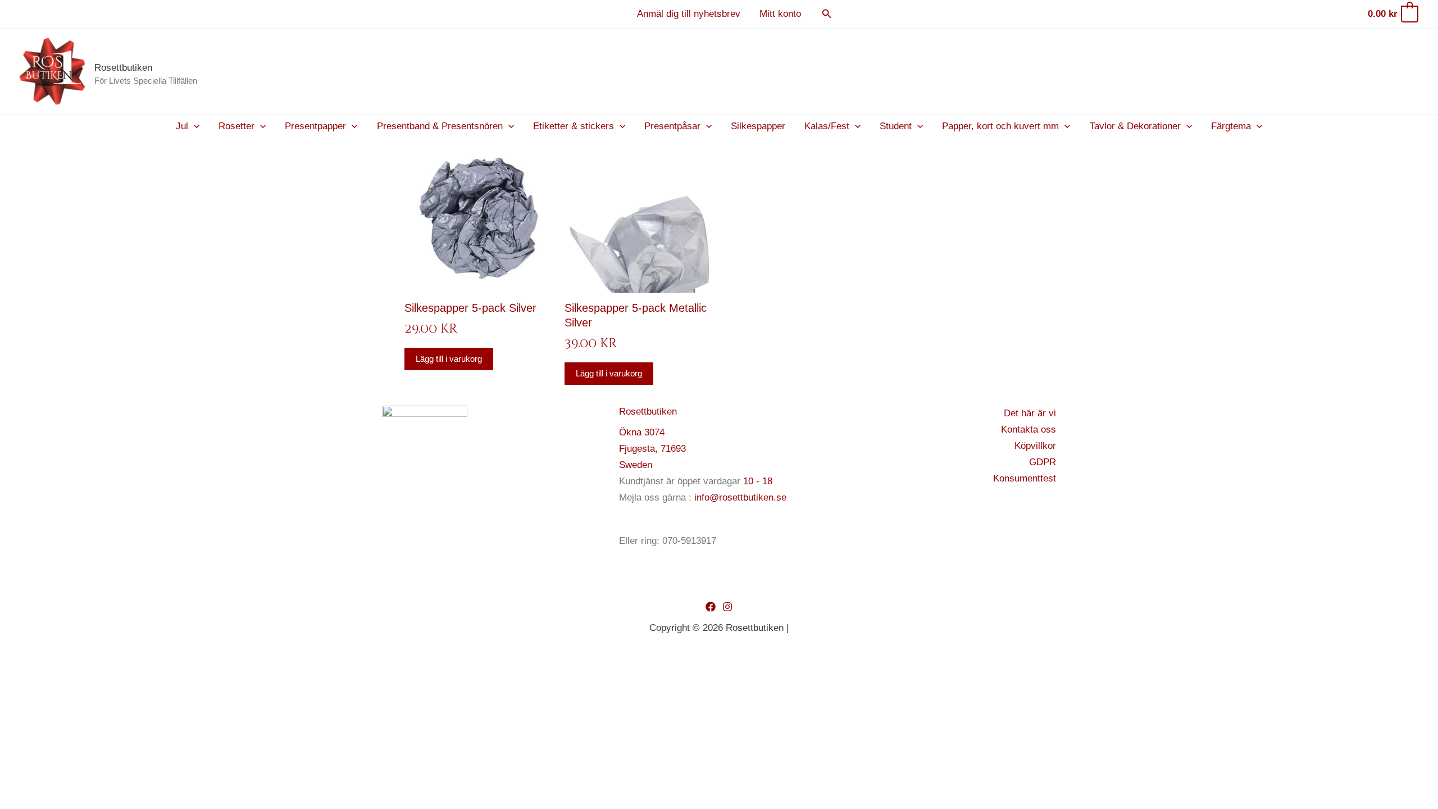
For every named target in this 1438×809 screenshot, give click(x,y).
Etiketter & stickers (573, 126)
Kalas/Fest (826, 126)
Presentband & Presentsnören (440, 126)
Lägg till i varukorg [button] (449, 358)
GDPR (1042, 462)
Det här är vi (1030, 413)
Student (896, 126)
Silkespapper (758, 126)
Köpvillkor (1035, 445)
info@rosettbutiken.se (740, 497)
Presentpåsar (672, 126)
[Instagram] (727, 607)
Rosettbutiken (123, 67)
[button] (827, 14)
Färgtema (1231, 126)
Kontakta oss (1028, 429)
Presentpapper (315, 126)
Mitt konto (780, 13)
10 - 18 (757, 481)
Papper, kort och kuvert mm (1000, 126)
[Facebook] (711, 607)
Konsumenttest (1024, 478)
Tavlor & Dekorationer (1135, 126)
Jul (182, 126)
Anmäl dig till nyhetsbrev (688, 13)
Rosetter (236, 126)
